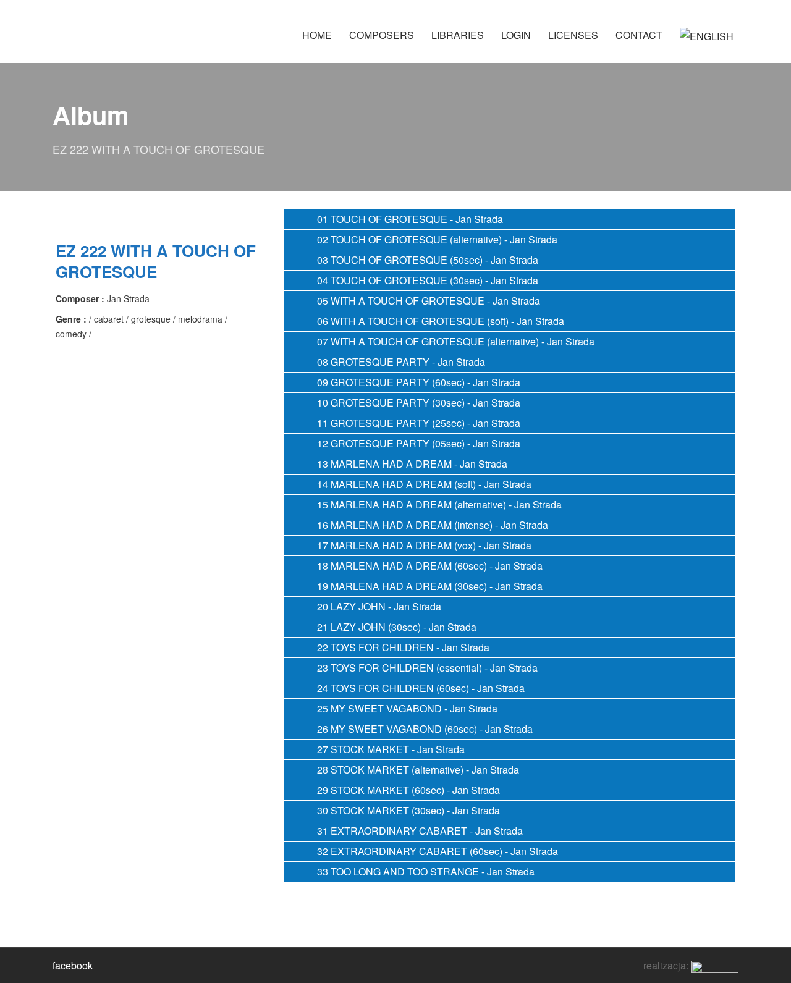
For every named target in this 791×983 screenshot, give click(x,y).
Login (516, 35)
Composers (381, 35)
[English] (707, 41)
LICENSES (573, 35)
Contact (638, 35)
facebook (73, 965)
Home (317, 35)
